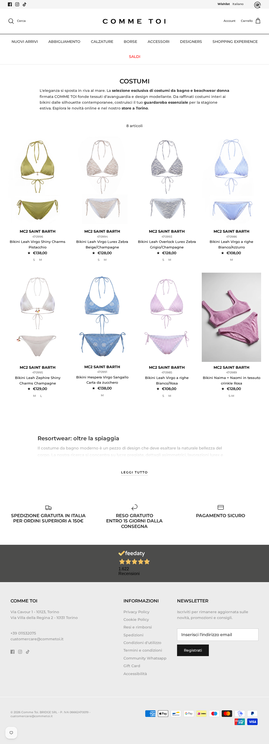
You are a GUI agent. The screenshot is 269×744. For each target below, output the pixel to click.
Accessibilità (135, 673)
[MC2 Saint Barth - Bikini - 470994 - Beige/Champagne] (102, 181)
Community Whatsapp (145, 658)
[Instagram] (17, 4)
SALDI (134, 56)
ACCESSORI (158, 41)
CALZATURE (102, 41)
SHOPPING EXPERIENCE (235, 41)
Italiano (238, 4)
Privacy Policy (136, 612)
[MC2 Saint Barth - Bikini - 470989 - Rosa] (231, 317)
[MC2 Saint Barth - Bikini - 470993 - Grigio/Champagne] (166, 181)
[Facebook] (10, 4)
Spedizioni (133, 635)
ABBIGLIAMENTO (64, 41)
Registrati (193, 650)
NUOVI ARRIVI (25, 41)
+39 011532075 (23, 633)
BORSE (130, 41)
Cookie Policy (136, 619)
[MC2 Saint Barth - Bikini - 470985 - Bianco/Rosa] (166, 317)
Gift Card (131, 665)
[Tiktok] (25, 4)
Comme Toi (29, 712)
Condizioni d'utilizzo (142, 642)
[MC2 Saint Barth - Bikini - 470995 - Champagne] (37, 317)
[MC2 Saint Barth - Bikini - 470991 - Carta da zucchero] (102, 317)
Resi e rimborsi (137, 627)
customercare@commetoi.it (37, 639)
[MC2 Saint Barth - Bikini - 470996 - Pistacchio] (37, 181)
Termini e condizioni (142, 650)
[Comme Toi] (134, 21)
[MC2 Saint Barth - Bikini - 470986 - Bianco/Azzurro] (231, 181)
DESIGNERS (191, 41)
